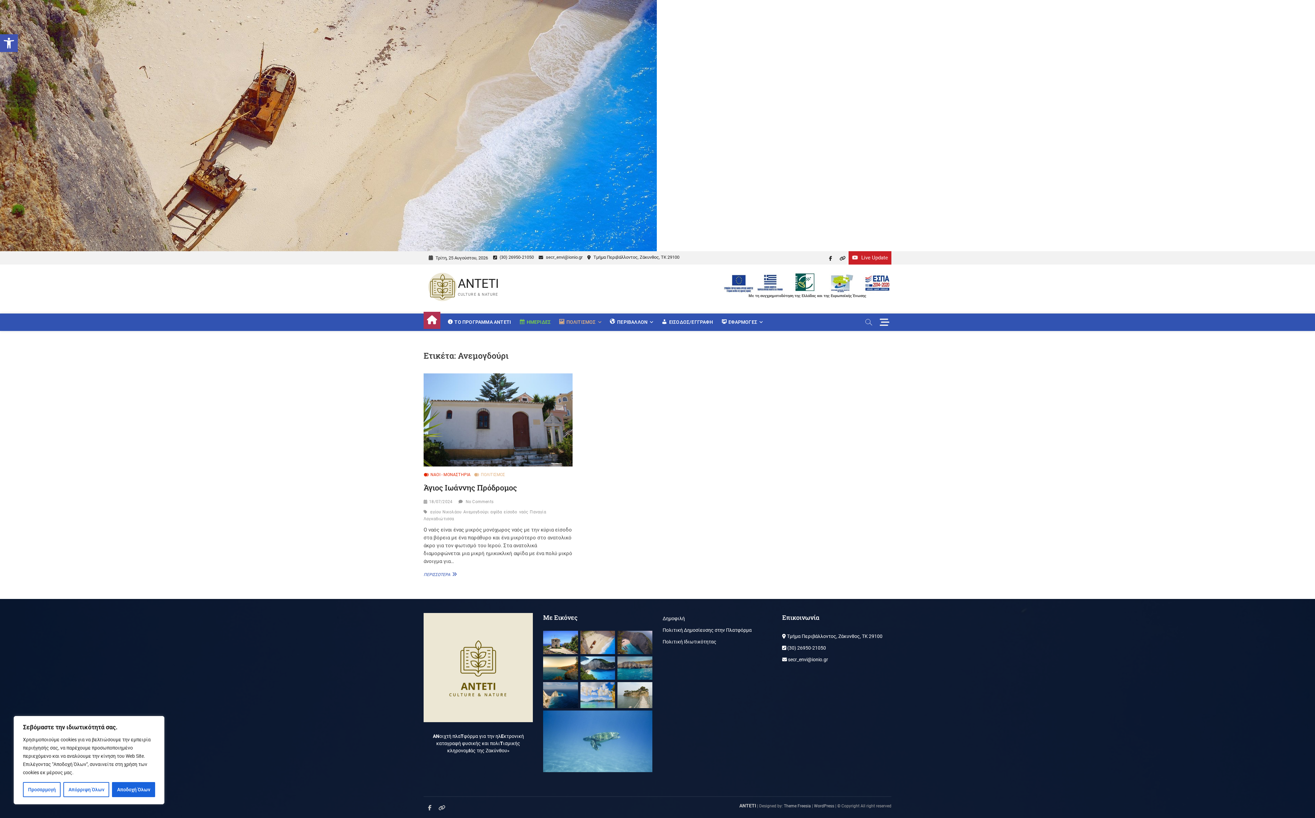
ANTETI (478, 284)
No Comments (479, 501)
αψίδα (496, 512)
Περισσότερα (439, 574)
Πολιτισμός (493, 474)
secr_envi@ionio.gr (564, 257)
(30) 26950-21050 (516, 257)
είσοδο (510, 512)
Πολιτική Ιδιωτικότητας (689, 641)
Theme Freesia (797, 806)
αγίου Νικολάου (446, 512)
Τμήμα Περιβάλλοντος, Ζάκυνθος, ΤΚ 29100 (635, 257)
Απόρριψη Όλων (86, 789)
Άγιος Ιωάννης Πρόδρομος (470, 488)
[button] (9, 43)
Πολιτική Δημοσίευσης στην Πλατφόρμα (707, 630)
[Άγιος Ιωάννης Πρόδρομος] (498, 419)
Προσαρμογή (42, 789)
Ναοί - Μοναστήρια (450, 474)
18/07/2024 (440, 501)
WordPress (824, 806)
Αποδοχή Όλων (133, 789)
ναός (523, 512)
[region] (89, 760)
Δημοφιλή (674, 618)
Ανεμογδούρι (476, 512)
